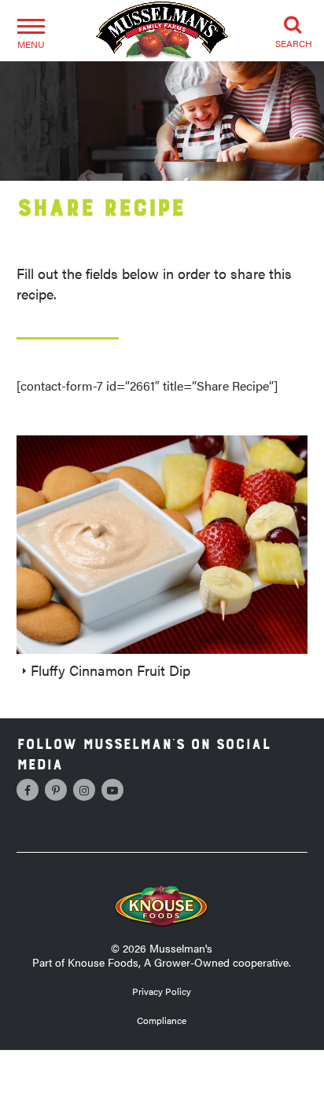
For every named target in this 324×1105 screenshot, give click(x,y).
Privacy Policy (161, 991)
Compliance (161, 1020)
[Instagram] (84, 790)
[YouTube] (112, 790)
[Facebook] (28, 790)
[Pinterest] (56, 790)
